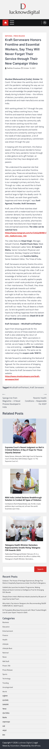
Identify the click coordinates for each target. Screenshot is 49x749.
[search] (45, 23)
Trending (6, 683)
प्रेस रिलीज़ (6, 713)
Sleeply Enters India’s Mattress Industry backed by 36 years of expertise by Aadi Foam (24, 597)
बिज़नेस (5, 717)
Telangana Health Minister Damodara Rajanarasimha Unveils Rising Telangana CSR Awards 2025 (22, 548)
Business (6, 622)
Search (40, 569)
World (5, 691)
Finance (5, 635)
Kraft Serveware (37, 387)
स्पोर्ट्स (4, 730)
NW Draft (6, 661)
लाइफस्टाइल (6, 722)
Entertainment (8, 631)
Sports (5, 674)
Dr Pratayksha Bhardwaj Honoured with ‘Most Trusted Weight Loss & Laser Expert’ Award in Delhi (24, 611)
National (8, 36)
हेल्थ (4, 735)
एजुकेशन (5, 696)
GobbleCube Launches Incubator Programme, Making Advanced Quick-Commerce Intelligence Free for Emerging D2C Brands (23, 589)
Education (6, 626)
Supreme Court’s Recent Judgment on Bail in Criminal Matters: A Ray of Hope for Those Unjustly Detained (24, 450)
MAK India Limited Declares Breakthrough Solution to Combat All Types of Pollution (23, 498)
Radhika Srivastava (13, 68)
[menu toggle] (12, 22)
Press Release (19, 36)
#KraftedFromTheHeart (19, 387)
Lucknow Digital (25, 742)
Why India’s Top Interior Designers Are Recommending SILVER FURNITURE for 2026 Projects (24, 604)
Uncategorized (8, 687)
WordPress (35, 745)
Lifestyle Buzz (7, 648)
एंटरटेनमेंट (5, 700)
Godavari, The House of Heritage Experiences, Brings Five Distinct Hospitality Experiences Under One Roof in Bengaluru (24, 581)
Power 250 (6, 665)
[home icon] (5, 23)
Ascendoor (14, 745)
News (5, 657)
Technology (6, 678)
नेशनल (4, 709)
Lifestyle (5, 644)
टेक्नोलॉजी (5, 704)
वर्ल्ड (4, 726)
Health (5, 639)
